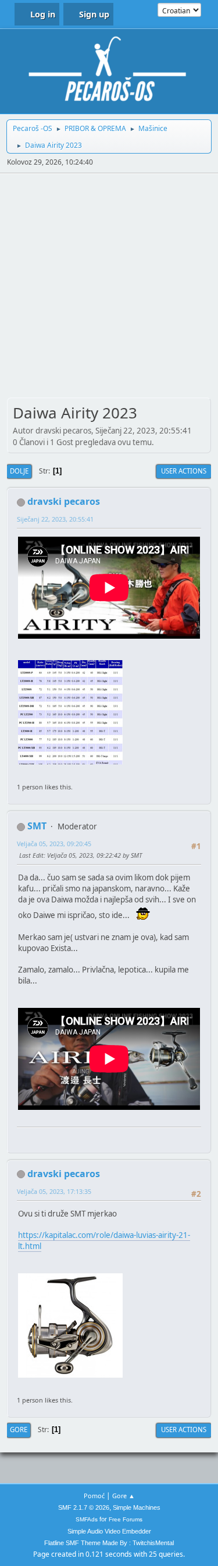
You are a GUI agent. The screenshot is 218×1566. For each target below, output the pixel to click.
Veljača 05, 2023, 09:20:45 (54, 843)
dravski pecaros (63, 501)
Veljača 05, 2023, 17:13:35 (54, 1191)
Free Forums (125, 1519)
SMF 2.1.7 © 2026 (83, 1507)
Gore (18, 1429)
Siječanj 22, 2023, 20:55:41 (55, 519)
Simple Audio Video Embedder (109, 1531)
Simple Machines (136, 1507)
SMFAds (87, 1519)
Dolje (19, 471)
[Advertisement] (109, 287)
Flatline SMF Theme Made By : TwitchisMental (109, 1542)
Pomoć (94, 1495)
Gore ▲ (123, 1495)
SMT (37, 826)
